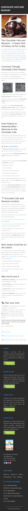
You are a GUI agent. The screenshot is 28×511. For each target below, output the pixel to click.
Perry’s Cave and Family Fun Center (11, 219)
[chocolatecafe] (8, 88)
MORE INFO (9, 363)
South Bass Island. (17, 61)
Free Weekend (7, 477)
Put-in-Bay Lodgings (9, 501)
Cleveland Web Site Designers (14, 508)
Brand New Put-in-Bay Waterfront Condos (13, 497)
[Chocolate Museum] (20, 88)
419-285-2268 (6, 331)
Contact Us (13, 474)
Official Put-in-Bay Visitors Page (13, 488)
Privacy (21, 474)
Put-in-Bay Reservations (10, 485)
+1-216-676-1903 (12, 460)
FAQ (14, 477)
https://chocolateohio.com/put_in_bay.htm (13, 335)
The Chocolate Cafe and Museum (15, 51)
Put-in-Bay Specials (9, 490)
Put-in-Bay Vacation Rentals (12, 493)
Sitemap (19, 477)
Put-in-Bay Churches (7, 224)
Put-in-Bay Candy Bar (11, 256)
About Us (6, 474)
